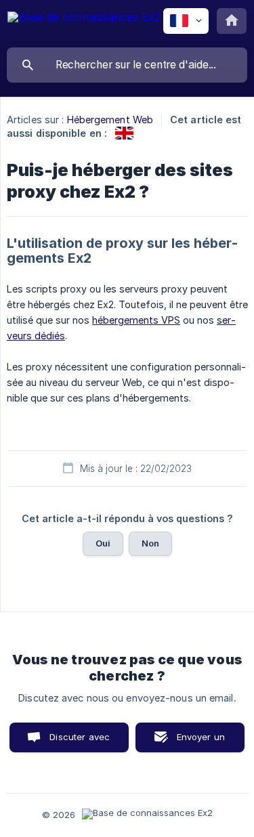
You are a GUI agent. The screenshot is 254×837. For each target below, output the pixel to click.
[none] (84, 23)
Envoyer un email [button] (201, 741)
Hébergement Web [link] (110, 119)
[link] (124, 133)
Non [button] (150, 543)
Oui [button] (103, 543)
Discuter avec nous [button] (79, 741)
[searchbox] (127, 65)
